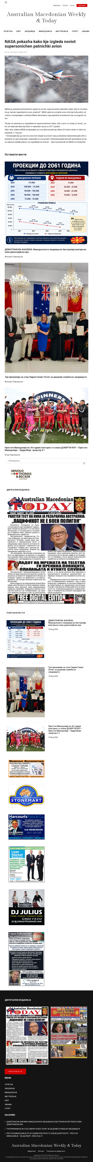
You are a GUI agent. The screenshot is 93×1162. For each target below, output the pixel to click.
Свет (18, 31)
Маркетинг (57, 5)
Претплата (81, 5)
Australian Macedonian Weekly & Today (46, 17)
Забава (85, 31)
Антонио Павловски (14, 257)
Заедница (30, 31)
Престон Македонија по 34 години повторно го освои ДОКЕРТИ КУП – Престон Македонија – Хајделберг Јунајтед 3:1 (65, 729)
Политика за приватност (56, 1151)
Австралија (62, 31)
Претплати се (15, 1071)
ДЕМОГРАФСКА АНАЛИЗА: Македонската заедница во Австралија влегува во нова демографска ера (67, 622)
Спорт (75, 31)
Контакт (65, 5)
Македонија (45, 31)
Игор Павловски (12, 455)
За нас (72, 5)
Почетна (8, 31)
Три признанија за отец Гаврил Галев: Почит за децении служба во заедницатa (46, 377)
